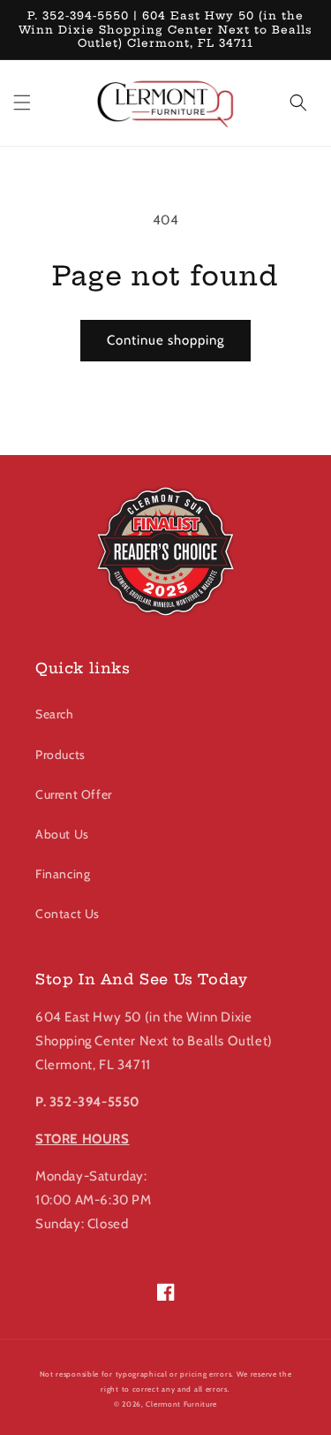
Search (54, 714)
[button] (22, 102)
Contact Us (67, 914)
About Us (62, 834)
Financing (62, 874)
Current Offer (73, 794)
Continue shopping (165, 340)
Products (60, 755)
